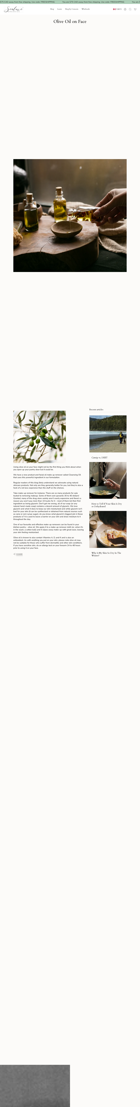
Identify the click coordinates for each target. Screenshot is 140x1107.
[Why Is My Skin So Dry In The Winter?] (108, 529)
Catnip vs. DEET (100, 457)
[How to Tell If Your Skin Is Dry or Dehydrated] (108, 480)
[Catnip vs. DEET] (108, 433)
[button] (52, 9)
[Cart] (135, 9)
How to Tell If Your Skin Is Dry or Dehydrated (107, 505)
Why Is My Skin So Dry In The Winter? (106, 554)
